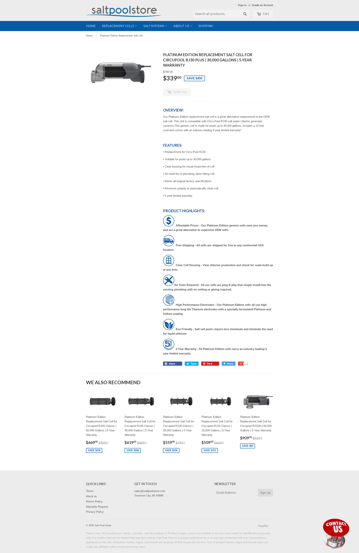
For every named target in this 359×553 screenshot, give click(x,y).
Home (91, 26)
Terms (90, 491)
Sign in (242, 5)
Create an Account (262, 5)
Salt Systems (154, 26)
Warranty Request (97, 506)
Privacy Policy (95, 511)
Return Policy (94, 501)
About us (182, 26)
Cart (265, 14)
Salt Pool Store (103, 525)
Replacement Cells (118, 26)
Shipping (206, 26)
